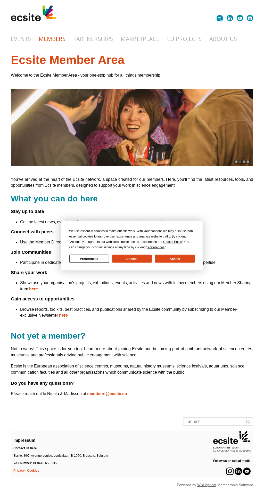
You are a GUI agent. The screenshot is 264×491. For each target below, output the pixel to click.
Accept (175, 258)
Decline (131, 258)
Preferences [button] (155, 247)
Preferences (89, 258)
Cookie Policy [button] (172, 242)
